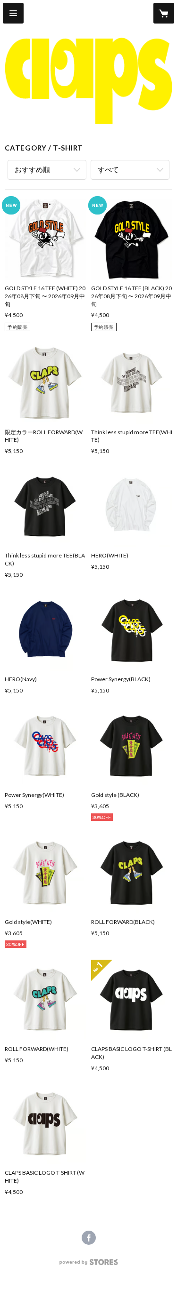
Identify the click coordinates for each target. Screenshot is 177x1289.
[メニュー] (13, 13)
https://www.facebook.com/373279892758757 (89, 1238)
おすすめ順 (32, 169)
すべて (108, 169)
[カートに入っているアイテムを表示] (163, 13)
